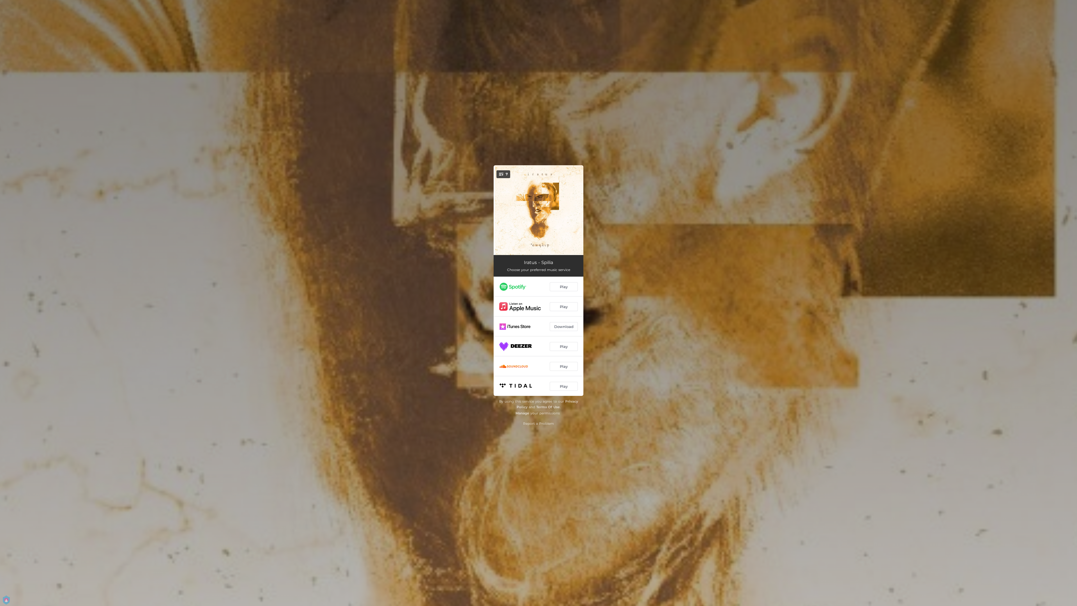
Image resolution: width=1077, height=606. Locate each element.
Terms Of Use (548, 407)
